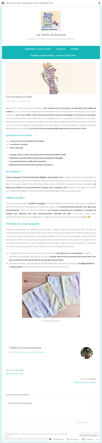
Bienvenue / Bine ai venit (38, 49)
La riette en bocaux (51, 35)
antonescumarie (23, 101)
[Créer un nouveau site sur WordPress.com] (51, 3)
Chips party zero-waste (85, 381)
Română (75, 49)
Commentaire (82, 422)
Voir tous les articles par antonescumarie (26, 352)
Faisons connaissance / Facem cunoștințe (53, 55)
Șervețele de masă (15, 372)
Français (61, 49)
